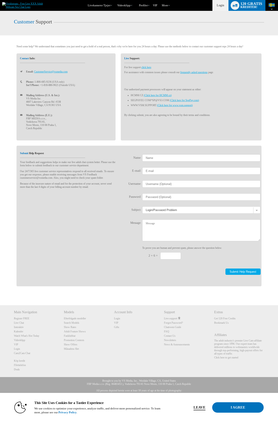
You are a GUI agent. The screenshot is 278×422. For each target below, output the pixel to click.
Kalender (18, 331)
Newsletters (170, 340)
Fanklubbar (70, 335)
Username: (134, 183)
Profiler (143, 5)
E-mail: (136, 170)
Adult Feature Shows (75, 331)
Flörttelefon (20, 365)
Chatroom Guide (172, 327)
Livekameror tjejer (99, 5)
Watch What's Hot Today (26, 335)
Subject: (136, 209)
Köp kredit (19, 360)
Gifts (116, 327)
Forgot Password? (173, 322)
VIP (155, 5)
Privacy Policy (67, 412)
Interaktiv (19, 327)
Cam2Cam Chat (22, 353)
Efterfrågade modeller (75, 318)
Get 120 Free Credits (225, 318)
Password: (135, 196)
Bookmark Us (221, 322)
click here (146, 67)
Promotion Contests (74, 340)
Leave (199, 407)
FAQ (166, 331)
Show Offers (70, 344)
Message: (135, 222)
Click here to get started (226, 357)
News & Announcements (177, 344)
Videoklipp (124, 5)
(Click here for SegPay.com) (184, 100)
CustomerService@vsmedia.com (51, 71)
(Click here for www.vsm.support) (175, 105)
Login (220, 5)
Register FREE (21, 318)
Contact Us (169, 335)
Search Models (71, 322)
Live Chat (19, 322)
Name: (137, 157)
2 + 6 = (153, 255)
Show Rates (70, 327)
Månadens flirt (71, 348)
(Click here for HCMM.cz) (158, 95)
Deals (17, 369)
